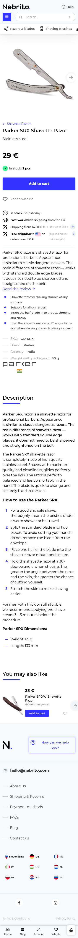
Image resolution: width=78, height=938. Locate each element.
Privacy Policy (65, 918)
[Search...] (69, 17)
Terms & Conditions (16, 918)
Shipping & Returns (27, 796)
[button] (71, 77)
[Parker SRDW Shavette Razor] (13, 701)
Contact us (19, 838)
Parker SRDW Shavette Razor (43, 698)
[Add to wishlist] (64, 713)
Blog (14, 828)
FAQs (14, 817)
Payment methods (26, 807)
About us (18, 786)
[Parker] (19, 364)
